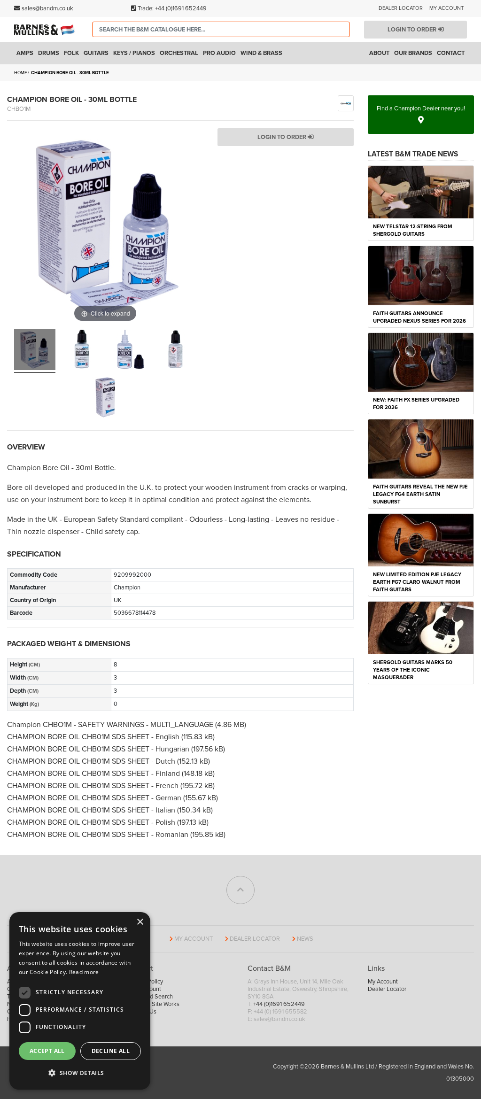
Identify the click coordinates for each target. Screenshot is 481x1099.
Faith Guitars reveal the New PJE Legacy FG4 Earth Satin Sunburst (420, 494)
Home (20, 73)
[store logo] (46, 29)
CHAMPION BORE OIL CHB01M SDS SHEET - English (94, 737)
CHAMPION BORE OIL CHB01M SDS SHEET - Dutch (92, 761)
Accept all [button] (47, 1051)
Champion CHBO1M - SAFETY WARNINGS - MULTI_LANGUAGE (111, 724)
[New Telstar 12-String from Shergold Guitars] (420, 191)
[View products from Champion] (346, 103)
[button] (80, 1073)
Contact (451, 53)
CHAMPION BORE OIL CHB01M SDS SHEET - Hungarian (99, 749)
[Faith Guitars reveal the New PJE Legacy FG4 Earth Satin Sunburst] (420, 448)
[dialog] (79, 1001)
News (305, 939)
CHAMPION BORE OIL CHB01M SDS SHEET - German (95, 798)
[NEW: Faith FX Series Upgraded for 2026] (420, 361)
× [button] (139, 922)
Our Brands (413, 53)
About (379, 53)
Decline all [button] (111, 1051)
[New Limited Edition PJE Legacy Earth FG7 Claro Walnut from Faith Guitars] (420, 539)
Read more (84, 972)
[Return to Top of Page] (240, 890)
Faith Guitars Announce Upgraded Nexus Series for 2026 (419, 317)
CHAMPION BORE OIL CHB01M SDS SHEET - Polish (92, 822)
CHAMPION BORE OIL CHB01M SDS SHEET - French (93, 785)
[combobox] (221, 29)
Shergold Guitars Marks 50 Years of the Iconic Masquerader (412, 670)
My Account (446, 8)
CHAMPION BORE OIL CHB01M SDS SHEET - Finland (94, 773)
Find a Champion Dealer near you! (421, 108)
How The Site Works (153, 1004)
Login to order (413, 29)
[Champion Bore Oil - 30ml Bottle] (34, 351)
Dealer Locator (401, 8)
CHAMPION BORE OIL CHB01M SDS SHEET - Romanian (98, 834)
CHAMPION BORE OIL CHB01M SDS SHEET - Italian (92, 810)
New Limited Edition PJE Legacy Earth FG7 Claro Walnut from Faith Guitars (417, 582)
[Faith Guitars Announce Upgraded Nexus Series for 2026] (420, 275)
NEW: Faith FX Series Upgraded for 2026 (416, 403)
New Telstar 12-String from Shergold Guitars (412, 230)
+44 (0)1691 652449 (181, 8)
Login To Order (282, 137)
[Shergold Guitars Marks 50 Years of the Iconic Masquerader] (420, 627)
